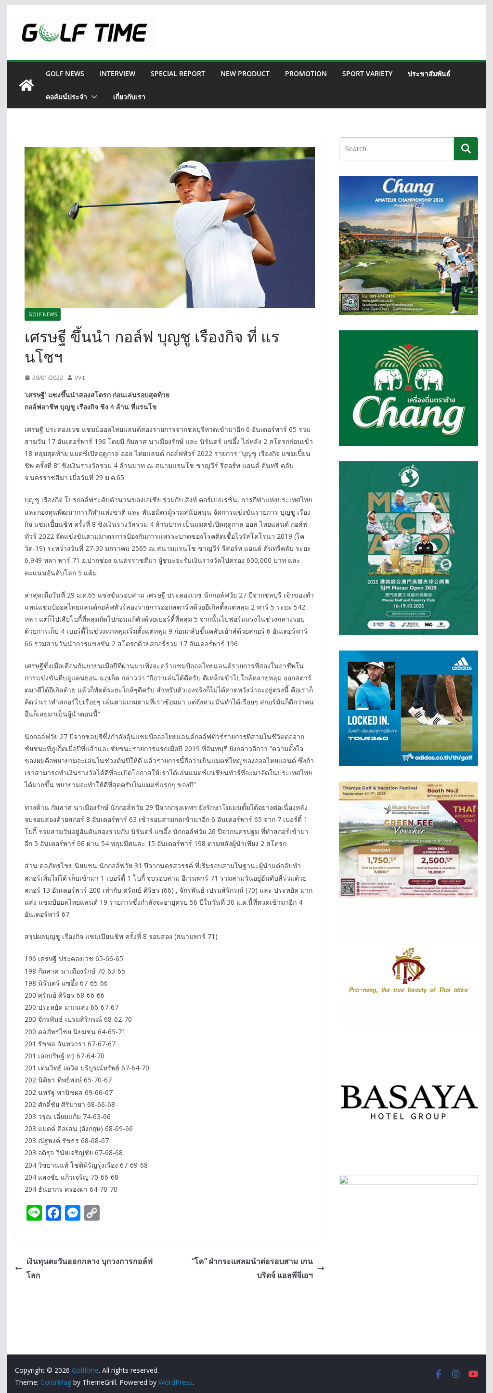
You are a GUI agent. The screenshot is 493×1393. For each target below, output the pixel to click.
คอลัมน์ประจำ (66, 96)
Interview (117, 73)
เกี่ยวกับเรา (129, 96)
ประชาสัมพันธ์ (429, 73)
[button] (92, 97)
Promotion (306, 73)
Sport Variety (367, 73)
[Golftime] (26, 85)
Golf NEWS (65, 73)
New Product (245, 73)
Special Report (178, 73)
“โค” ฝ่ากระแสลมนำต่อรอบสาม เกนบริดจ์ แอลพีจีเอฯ (252, 1268)
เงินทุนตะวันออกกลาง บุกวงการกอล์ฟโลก (89, 1268)
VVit (80, 378)
